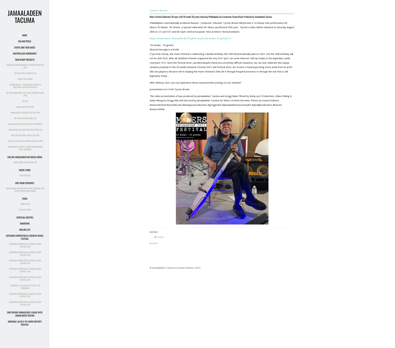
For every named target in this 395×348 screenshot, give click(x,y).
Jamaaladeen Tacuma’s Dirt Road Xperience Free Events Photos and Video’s (25, 190)
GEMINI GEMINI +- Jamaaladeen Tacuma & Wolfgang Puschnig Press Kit (25, 86)
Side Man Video (25, 209)
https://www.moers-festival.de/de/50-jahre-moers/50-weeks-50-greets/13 (190, 38)
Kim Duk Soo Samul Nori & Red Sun (25, 135)
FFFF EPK (25, 101)
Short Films (25, 203)
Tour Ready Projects (25, 59)
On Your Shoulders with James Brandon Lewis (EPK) (25, 94)
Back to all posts (159, 10)
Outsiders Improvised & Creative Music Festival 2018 (25, 270)
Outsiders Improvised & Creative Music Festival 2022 (25, 295)
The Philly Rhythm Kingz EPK (25, 118)
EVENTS (154, 243)
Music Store (25, 170)
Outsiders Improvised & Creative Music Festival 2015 (25, 245)
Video (24, 198)
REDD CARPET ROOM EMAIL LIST (25, 162)
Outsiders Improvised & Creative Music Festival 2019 (25, 278)
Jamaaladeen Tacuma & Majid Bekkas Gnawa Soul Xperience (25, 148)
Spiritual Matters (24, 217)
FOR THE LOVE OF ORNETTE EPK (25, 73)
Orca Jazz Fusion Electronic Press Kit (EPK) (25, 141)
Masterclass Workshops (25, 53)
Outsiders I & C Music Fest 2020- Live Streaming (25, 287)
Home (24, 35)
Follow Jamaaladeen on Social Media (24, 157)
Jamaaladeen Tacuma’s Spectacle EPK (25, 112)
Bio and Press (24, 41)
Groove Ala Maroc (25, 78)
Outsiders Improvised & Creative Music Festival (24, 237)
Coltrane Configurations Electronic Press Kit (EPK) (25, 66)
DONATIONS (25, 223)
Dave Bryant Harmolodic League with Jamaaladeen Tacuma (24, 314)
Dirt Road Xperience (24, 183)
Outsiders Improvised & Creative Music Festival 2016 (25, 253)
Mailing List (24, 229)
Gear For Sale (25, 175)
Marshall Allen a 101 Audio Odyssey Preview (25, 323)
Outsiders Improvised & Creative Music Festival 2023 (25, 303)
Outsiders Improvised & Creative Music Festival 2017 (25, 262)
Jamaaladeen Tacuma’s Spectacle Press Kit (25, 129)
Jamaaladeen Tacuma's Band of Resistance (25, 124)
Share (160, 237)
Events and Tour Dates (24, 47)
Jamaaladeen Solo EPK (25, 106)
